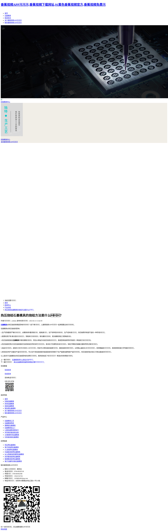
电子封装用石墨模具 (12, 447)
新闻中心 (8, 305)
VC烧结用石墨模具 (11, 449)
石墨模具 (8, 15)
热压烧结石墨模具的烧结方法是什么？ (19, 310)
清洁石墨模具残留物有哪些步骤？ (29, 362)
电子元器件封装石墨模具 (13, 461)
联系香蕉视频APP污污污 (13, 22)
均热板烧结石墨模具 (12, 437)
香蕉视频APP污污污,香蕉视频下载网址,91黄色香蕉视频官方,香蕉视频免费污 (53, 4)
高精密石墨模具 (10, 425)
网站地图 (4, 529)
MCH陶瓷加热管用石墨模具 (14, 454)
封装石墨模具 (9, 401)
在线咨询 (8, 370)
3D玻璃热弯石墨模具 (12, 435)
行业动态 (8, 307)
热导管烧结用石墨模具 (12, 456)
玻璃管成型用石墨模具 (12, 459)
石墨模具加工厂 (10, 428)
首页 (6, 13)
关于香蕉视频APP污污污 (13, 20)
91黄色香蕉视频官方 (12, 430)
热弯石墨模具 (9, 403)
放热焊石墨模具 (10, 408)
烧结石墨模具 (9, 406)
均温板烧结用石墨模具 (12, 452)
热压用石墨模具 (10, 445)
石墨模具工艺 (9, 421)
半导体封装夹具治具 (12, 432)
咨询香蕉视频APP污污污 (9, 142)
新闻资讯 (8, 18)
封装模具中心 (5, 102)
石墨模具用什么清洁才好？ (23, 360)
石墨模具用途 (9, 423)
